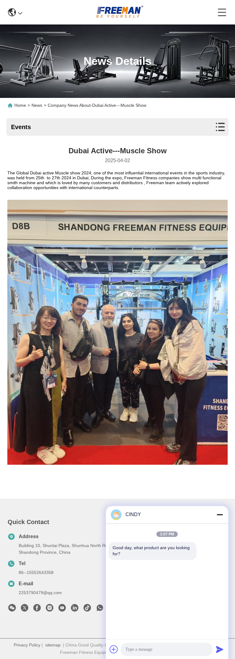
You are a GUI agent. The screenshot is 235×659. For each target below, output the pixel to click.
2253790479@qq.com (40, 592)
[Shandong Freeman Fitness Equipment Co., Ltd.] (120, 12)
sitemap (53, 644)
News (37, 105)
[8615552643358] (99, 609)
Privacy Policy (27, 644)
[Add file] (114, 649)
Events (21, 127)
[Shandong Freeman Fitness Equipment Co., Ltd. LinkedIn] (74, 609)
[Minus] (219, 514)
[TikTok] (87, 609)
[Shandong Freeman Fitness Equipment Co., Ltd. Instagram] (49, 609)
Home (20, 105)
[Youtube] (62, 609)
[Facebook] (37, 609)
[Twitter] (24, 609)
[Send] (220, 649)
